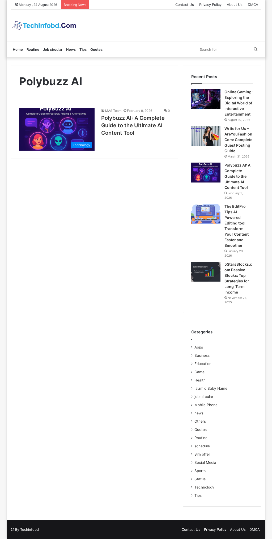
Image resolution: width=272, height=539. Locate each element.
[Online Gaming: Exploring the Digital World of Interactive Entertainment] (205, 99)
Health (200, 380)
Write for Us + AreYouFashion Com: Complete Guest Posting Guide (238, 139)
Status (200, 479)
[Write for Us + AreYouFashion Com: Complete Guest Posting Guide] (205, 136)
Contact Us (184, 4)
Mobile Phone (206, 405)
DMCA (253, 4)
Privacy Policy (210, 4)
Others (200, 421)
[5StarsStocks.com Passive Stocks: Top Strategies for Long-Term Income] (205, 272)
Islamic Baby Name (210, 388)
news (198, 413)
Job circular (52, 49)
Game (199, 372)
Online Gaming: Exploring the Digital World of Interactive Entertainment (238, 103)
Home (18, 49)
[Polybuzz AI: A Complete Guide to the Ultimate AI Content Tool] (205, 173)
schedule (202, 446)
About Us (235, 4)
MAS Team (113, 111)
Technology (204, 487)
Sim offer (202, 454)
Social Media (205, 462)
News (71, 49)
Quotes (96, 49)
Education (202, 364)
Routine (33, 49)
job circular (203, 396)
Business (202, 355)
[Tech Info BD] (44, 25)
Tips (83, 49)
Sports (200, 471)
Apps (198, 347)
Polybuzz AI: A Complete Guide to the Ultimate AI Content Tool (133, 125)
